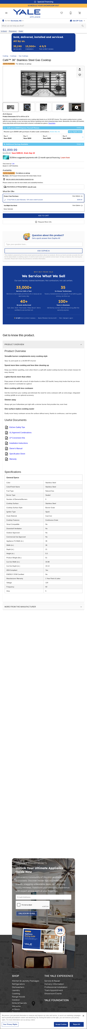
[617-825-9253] (70, 13)
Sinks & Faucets (19, 1003)
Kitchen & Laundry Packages (25, 981)
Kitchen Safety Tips (17, 427)
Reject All (76, 1024)
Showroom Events (53, 993)
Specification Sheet (17, 454)
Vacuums (16, 1006)
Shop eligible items (75, 132)
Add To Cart (43, 215)
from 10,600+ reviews (46, 47)
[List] (61, 13)
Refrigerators (18, 984)
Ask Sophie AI (43, 251)
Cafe (13, 164)
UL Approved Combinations (20, 433)
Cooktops (13, 56)
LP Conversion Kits (17, 438)
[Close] (83, 1015)
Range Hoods (18, 996)
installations (30, 47)
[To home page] (27, 12)
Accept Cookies (61, 1024)
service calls (17, 47)
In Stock (16, 1009)
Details (79, 127)
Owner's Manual (15, 448)
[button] (6, 13)
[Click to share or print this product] (79, 69)
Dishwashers (18, 987)
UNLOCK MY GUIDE (26, 913)
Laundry (16, 990)
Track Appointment (53, 990)
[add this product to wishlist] (79, 75)
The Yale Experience (58, 975)
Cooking (5, 56)
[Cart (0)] (79, 13)
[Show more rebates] (82, 137)
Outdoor (16, 1000)
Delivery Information (54, 984)
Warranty (13, 459)
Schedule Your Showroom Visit (43, 6)
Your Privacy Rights (10, 1024)
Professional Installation (55, 987)
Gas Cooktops (23, 56)
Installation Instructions (18, 443)
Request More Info (45, 222)
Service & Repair (52, 981)
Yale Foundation (56, 1000)
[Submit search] (82, 26)
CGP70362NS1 (13, 166)
